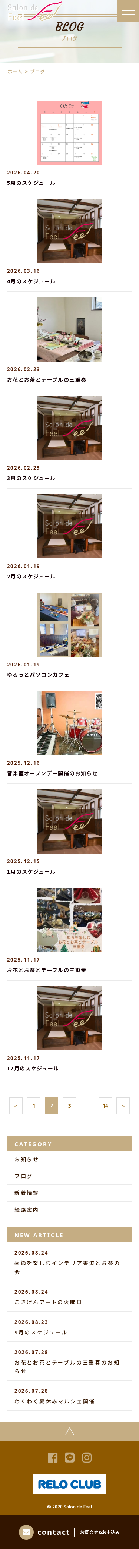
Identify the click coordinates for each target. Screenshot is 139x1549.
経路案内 (26, 1209)
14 (105, 1105)
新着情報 (26, 1192)
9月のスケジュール (41, 1327)
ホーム (15, 71)
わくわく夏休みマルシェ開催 (54, 1396)
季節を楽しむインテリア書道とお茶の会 (67, 1262)
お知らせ (26, 1159)
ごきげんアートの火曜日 (48, 1297)
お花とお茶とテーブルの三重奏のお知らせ (67, 1362)
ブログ (23, 1176)
